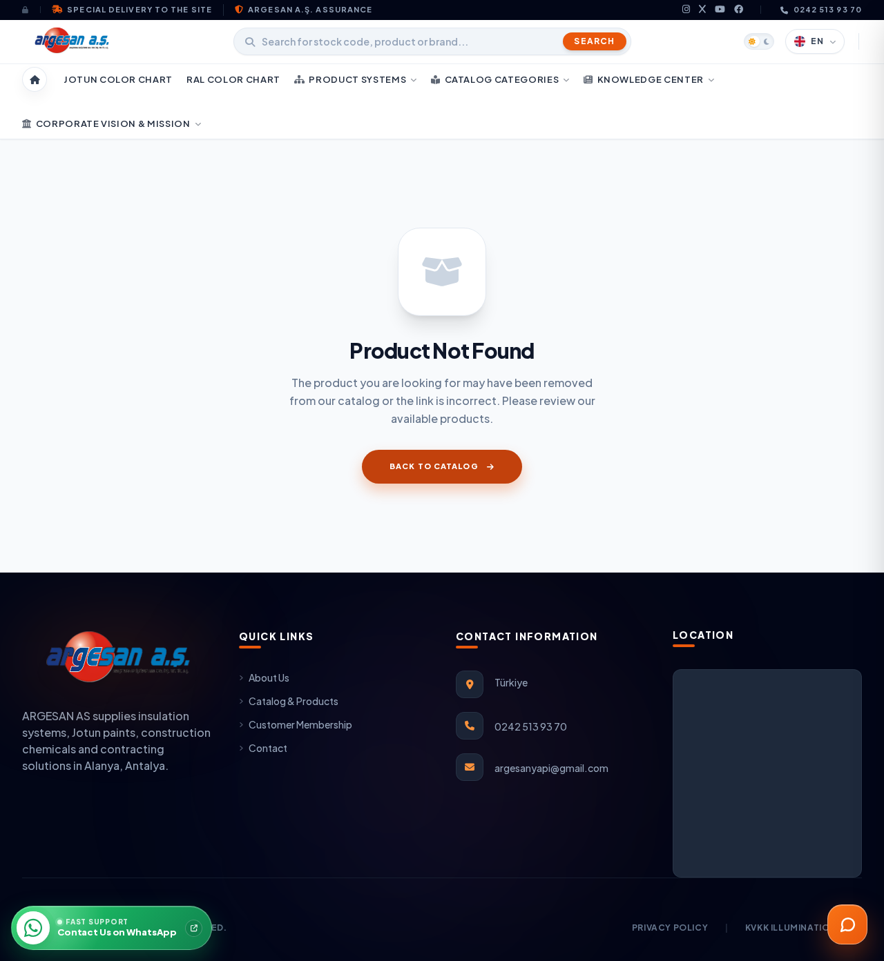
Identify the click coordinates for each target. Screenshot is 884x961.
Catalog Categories (502, 79)
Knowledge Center (650, 79)
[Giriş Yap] (31, 9)
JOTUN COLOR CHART (118, 79)
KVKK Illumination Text (803, 927)
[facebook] (739, 10)
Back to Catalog (434, 466)
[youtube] (720, 10)
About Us (269, 677)
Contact (268, 748)
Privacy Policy (670, 927)
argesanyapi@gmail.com (551, 768)
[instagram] (686, 10)
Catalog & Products (293, 701)
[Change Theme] (759, 41)
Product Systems (357, 79)
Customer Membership (300, 724)
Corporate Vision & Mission (113, 123)
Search (594, 41)
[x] (703, 10)
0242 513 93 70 (828, 9)
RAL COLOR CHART (233, 79)
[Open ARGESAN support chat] (847, 924)
